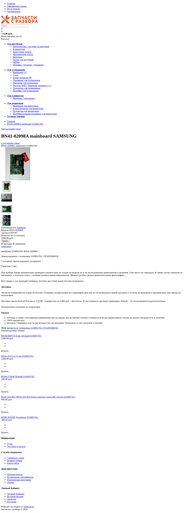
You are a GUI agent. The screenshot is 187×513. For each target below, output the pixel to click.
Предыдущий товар (11, 129)
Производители (15, 474)
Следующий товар (10, 143)
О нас (10, 444)
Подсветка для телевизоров (26, 88)
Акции (10, 482)
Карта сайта (13, 463)
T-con (15, 75)
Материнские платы (23, 54)
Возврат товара (14, 460)
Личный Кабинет (15, 494)
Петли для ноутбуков (23, 59)
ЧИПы (16, 62)
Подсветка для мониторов (26, 111)
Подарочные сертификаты (20, 477)
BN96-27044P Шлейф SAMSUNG (18, 376)
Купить (4, 351)
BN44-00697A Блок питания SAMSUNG (21, 336)
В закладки (6, 244)
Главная (11, 3)
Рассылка (11, 501)
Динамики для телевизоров (26, 80)
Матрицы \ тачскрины (24, 98)
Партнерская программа (19, 479)
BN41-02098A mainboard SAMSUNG (25, 124)
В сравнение (19, 244)
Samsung (21, 227)
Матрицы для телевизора (25, 83)
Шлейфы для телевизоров (26, 91)
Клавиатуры (19, 49)
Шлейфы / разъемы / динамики (28, 65)
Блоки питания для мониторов (28, 108)
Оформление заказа (16, 6)
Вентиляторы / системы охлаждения (31, 46)
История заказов (15, 496)
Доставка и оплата (16, 446)
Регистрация (13, 9)
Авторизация (13, 11)
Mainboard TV (20, 72)
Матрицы (17, 57)
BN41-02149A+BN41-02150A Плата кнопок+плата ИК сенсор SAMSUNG (38, 397)
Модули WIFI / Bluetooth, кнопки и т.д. (32, 85)
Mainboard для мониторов (25, 106)
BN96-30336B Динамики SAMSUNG (19, 417)
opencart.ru (29, 506)
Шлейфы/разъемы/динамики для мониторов (35, 114)
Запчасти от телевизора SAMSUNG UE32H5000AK (32, 328)
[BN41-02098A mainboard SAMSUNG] (17, 179)
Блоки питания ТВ (22, 77)
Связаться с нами (15, 458)
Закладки (11, 499)
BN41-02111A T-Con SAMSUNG (17, 356)
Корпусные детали (22, 52)
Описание (6, 246)
